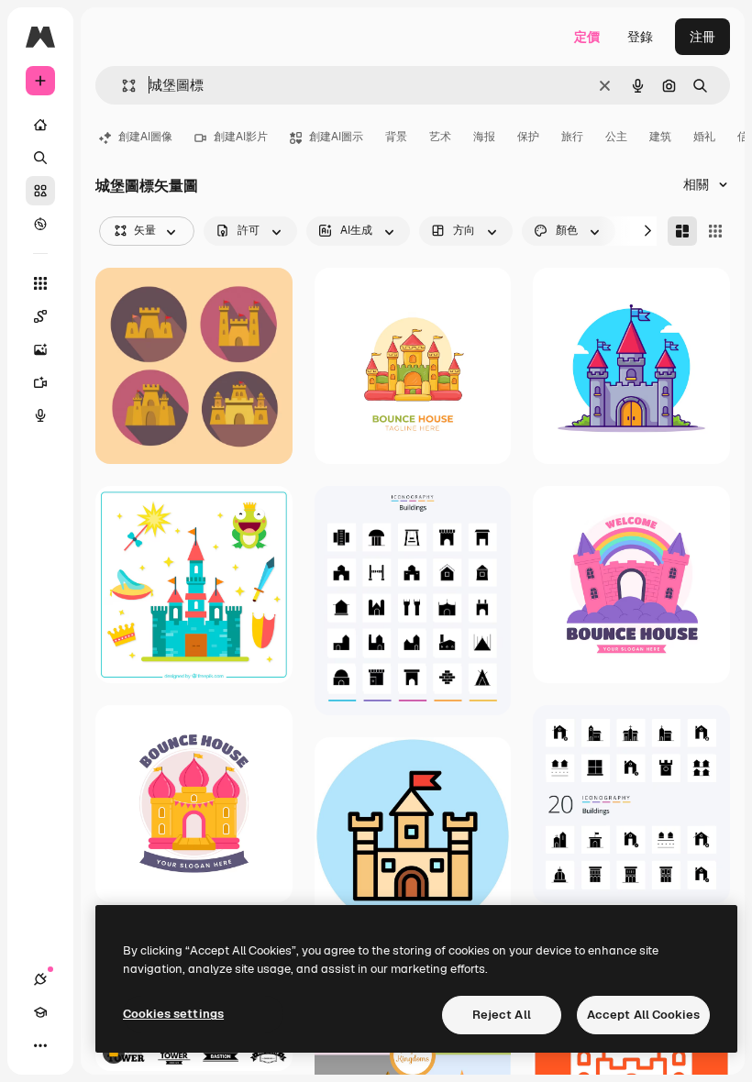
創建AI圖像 (145, 136)
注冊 (702, 36)
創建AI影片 (241, 136)
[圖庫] (40, 190)
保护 (528, 136)
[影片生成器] (40, 382)
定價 (587, 36)
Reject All (501, 1014)
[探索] (40, 223)
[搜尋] (40, 157)
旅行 (572, 136)
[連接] (40, 979)
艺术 (440, 136)
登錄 (640, 36)
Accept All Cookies (643, 1014)
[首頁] (40, 124)
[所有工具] (40, 283)
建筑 (660, 136)
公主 (616, 136)
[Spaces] (40, 316)
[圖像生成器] (40, 349)
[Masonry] (682, 231)
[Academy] (40, 1012)
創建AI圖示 (336, 136)
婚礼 (704, 136)
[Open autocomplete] (121, 86)
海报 (484, 136)
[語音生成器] (40, 415)
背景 (396, 136)
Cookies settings (173, 1013)
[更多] (40, 1045)
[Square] (715, 231)
